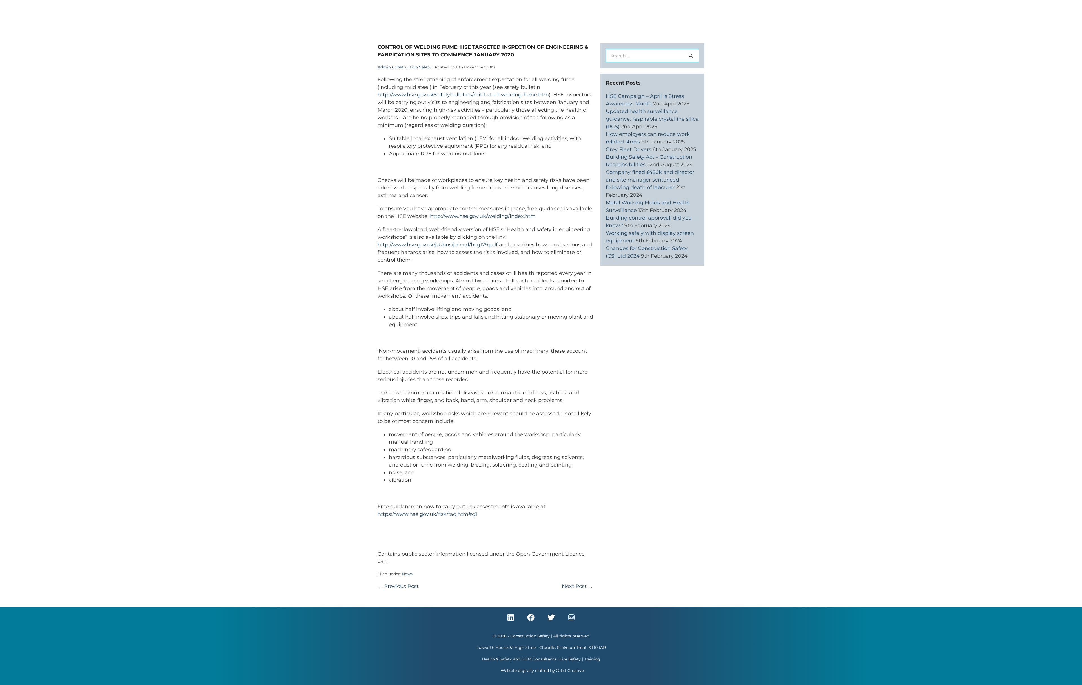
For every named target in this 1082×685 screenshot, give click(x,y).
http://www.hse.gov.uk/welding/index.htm (483, 216)
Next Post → (577, 586)
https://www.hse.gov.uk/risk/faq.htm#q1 (427, 514)
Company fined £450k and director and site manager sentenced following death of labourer (650, 180)
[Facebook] (531, 617)
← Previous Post (398, 586)
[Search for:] (652, 55)
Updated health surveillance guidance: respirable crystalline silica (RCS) (652, 119)
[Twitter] (551, 617)
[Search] (691, 55)
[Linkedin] (510, 617)
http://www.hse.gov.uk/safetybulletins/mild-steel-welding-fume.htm (463, 95)
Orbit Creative (570, 670)
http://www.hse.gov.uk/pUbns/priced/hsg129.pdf (438, 245)
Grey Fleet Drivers (628, 149)
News (407, 573)
